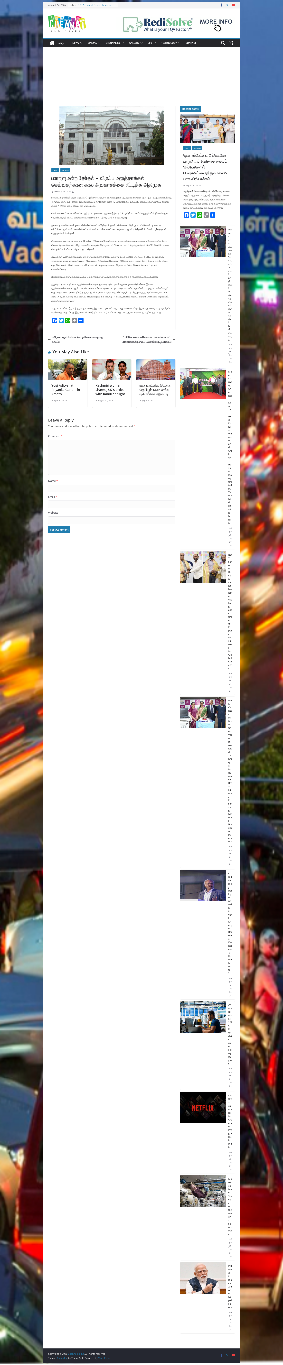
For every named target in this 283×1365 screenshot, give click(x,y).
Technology (169, 42)
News (75, 42)
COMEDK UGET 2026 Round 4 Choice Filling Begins (230, 1034)
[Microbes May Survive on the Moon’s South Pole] (203, 1217)
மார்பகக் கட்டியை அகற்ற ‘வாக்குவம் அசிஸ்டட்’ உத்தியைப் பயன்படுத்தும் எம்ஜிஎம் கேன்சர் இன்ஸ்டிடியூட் (230, 284)
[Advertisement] (141, 81)
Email (52, 497)
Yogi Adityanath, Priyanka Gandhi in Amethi (65, 389)
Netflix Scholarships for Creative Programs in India (230, 1121)
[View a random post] (231, 43)
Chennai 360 (112, 42)
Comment (55, 436)
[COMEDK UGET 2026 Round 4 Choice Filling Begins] (203, 1045)
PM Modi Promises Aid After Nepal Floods (230, 1286)
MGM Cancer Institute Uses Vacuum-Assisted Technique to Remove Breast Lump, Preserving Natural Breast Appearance (230, 771)
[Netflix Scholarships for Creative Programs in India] (203, 1132)
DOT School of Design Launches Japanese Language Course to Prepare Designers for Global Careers (230, 611)
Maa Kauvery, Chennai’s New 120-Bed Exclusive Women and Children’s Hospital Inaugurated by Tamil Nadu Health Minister (230, 447)
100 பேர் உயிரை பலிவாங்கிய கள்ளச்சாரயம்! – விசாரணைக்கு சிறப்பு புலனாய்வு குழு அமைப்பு (147, 339)
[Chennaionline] (52, 43)
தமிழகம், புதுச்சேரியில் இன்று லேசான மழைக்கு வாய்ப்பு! (77, 339)
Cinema (92, 42)
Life (150, 42)
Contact (191, 42)
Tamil (55, 170)
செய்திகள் (65, 170)
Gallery (134, 42)
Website (53, 512)
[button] (65, 43)
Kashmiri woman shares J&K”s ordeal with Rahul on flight (110, 389)
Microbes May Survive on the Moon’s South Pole (230, 1206)
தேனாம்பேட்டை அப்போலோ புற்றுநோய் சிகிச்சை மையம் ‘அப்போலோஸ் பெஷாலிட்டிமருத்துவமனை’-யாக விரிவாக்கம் (205, 166)
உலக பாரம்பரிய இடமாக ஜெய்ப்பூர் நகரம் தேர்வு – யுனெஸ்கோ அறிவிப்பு (155, 389)
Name (53, 481)
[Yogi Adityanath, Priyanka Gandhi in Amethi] (67, 361)
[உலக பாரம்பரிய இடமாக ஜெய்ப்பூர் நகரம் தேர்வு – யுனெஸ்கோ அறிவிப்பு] (155, 361)
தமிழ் (61, 42)
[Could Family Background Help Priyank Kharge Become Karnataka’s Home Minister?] (203, 935)
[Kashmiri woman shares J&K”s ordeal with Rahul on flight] (111, 361)
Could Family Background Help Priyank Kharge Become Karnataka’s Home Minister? (230, 923)
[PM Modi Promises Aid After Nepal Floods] (203, 1298)
